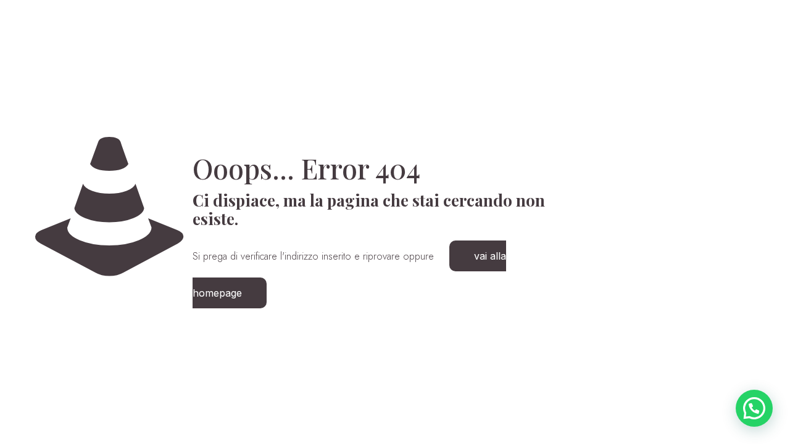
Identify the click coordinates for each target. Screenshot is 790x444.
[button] (754, 408)
